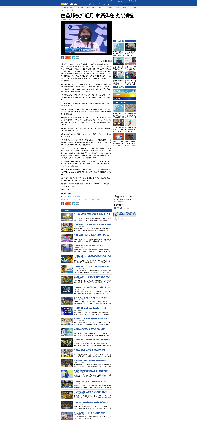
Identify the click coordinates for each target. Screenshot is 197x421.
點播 (104, 4)
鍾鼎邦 (74, 199)
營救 (86, 199)
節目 (94, 4)
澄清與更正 (128, 214)
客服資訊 (121, 214)
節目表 (126, 1)
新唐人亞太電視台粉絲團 (73, 196)
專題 (99, 4)
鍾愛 (68, 199)
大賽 (115, 1)
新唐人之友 (120, 1)
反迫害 (92, 199)
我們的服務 (129, 212)
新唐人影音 (109, 1)
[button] (86, 38)
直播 (85, 4)
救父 (80, 199)
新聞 (90, 4)
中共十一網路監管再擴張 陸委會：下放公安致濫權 (76, 7)
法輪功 (99, 199)
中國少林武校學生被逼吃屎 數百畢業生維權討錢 (105, 7)
